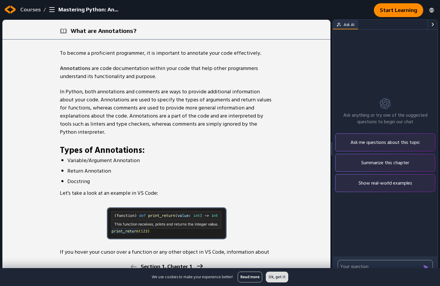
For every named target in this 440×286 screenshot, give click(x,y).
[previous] (133, 266)
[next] (199, 266)
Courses (30, 9)
